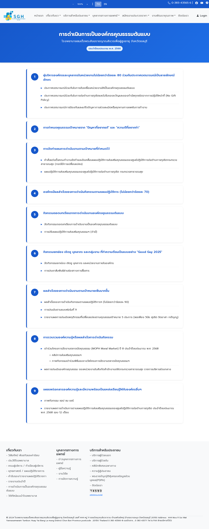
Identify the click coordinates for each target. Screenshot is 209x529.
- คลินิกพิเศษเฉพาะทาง (103, 466)
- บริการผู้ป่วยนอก (100, 455)
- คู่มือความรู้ (63, 468)
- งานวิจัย (62, 474)
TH (98, 4)
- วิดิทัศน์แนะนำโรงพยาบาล (21, 496)
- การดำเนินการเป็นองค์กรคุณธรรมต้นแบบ (26, 489)
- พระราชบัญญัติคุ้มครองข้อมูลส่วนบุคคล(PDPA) (110, 478)
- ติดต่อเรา (96, 485)
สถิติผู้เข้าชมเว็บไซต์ (96, 495)
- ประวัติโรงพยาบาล (17, 461)
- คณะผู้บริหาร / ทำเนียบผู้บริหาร (24, 466)
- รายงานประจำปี (15, 481)
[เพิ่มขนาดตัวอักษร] (87, 4)
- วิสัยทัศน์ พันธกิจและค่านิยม (22, 455)
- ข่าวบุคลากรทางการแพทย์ (68, 461)
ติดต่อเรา (183, 16)
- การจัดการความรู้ (67, 479)
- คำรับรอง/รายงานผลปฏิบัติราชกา (26, 476)
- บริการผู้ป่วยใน (99, 461)
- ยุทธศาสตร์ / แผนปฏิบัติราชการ (25, 471)
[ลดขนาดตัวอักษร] (73, 4)
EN (105, 4)
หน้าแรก (38, 16)
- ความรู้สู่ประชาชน (100, 471)
